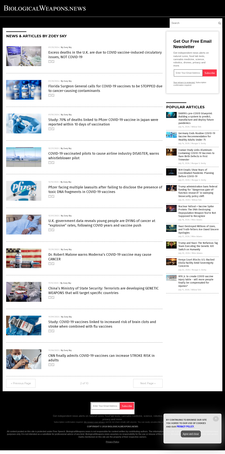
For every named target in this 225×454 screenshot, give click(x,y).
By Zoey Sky (66, 47)
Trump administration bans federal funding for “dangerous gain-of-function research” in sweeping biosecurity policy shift (197, 191)
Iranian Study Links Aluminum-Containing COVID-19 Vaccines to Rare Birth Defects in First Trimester (196, 155)
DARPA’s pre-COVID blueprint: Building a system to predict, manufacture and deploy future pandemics (196, 118)
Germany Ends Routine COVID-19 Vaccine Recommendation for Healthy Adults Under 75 (196, 136)
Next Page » (148, 383)
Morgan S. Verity (198, 143)
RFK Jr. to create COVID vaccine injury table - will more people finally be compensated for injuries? (195, 281)
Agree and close (191, 434)
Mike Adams (196, 220)
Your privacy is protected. (184, 82)
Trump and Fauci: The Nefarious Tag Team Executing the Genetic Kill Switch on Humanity (198, 246)
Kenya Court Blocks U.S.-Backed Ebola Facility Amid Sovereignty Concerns (196, 263)
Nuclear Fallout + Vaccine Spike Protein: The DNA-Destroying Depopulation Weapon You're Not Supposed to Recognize (197, 211)
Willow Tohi (196, 127)
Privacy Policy (112, 442)
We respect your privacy (94, 422)
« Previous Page (21, 383)
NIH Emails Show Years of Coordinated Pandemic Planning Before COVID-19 (196, 173)
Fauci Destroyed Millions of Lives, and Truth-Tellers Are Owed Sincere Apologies (198, 229)
